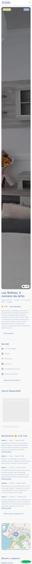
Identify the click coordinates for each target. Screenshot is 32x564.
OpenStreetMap (16, 549)
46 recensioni (15, 306)
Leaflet (9, 549)
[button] (18, 539)
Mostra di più (6, 452)
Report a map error (25, 549)
